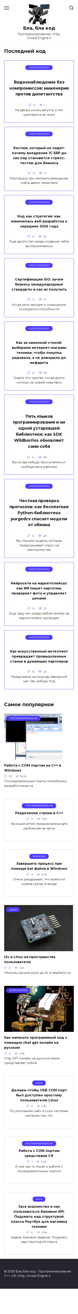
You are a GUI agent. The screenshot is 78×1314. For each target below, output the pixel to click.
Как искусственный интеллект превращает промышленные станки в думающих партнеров (39, 656)
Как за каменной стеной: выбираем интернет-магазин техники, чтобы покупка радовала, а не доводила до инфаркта (39, 352)
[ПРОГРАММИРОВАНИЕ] (33, 757)
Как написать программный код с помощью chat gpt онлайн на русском (35, 1043)
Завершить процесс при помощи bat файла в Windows (39, 866)
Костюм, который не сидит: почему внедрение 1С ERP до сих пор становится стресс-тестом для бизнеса (39, 155)
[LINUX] (38, 949)
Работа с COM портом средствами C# (39, 1153)
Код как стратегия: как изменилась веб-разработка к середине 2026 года (39, 221)
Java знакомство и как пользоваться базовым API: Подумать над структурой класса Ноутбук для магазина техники (39, 1216)
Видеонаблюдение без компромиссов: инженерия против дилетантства (39, 88)
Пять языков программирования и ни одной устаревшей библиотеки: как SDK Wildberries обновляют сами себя (39, 431)
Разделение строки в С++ (39, 813)
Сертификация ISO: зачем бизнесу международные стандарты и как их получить (39, 284)
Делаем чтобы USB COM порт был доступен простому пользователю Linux (39, 1095)
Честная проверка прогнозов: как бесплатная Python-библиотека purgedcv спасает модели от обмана (39, 512)
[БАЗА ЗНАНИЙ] (39, 1029)
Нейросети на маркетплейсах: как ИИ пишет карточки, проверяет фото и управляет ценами (39, 590)
